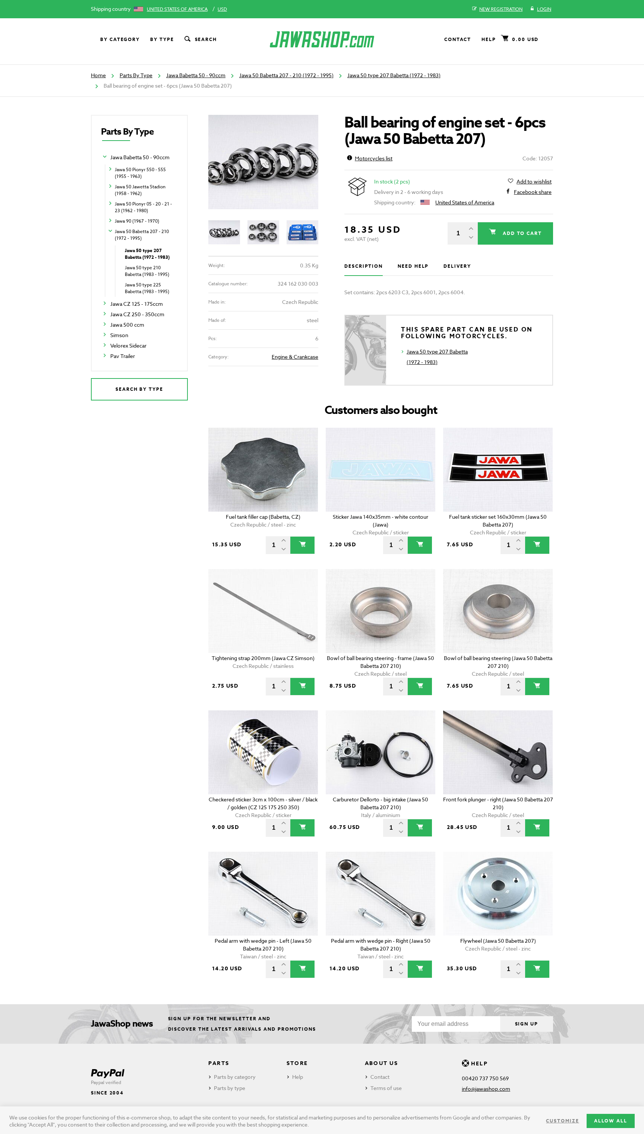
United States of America (177, 9)
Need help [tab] (413, 266)
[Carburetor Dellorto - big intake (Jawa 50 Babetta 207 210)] (381, 752)
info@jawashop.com (486, 1088)
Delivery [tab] (457, 266)
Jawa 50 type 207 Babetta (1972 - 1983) (394, 75)
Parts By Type (136, 75)
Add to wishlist (534, 181)
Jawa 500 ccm (127, 324)
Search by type (139, 389)
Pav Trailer (122, 355)
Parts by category (235, 1076)
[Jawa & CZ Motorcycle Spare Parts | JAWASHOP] (322, 39)
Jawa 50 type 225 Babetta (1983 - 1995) (147, 288)
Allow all (610, 1121)
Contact (457, 39)
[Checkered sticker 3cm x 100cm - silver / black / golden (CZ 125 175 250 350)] (263, 752)
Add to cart (521, 233)
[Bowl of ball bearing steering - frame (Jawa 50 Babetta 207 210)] (381, 611)
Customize (562, 1121)
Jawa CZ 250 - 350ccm (137, 314)
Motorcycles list (373, 158)
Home (98, 75)
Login (544, 9)
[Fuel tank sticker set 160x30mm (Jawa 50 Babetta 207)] (498, 470)
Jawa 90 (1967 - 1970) (137, 221)
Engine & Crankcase (295, 356)
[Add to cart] (302, 545)
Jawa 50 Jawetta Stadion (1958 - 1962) (140, 190)
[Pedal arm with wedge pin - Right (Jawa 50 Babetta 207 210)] (381, 894)
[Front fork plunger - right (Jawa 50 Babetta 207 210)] (498, 752)
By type (162, 39)
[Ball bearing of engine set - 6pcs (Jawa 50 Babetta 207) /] (263, 162)
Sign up (526, 1024)
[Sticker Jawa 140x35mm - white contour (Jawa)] (381, 470)
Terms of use (386, 1087)
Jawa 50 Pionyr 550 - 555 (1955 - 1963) (140, 172)
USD (222, 9)
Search (206, 39)
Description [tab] (363, 266)
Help (489, 39)
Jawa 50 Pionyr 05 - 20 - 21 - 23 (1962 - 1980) (143, 207)
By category (120, 39)
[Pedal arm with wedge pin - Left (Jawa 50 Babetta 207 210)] (263, 894)
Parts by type (229, 1087)
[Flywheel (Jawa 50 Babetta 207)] (498, 894)
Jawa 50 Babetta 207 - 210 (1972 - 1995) (286, 75)
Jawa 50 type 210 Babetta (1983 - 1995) (147, 270)
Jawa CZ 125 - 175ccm (136, 303)
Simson (119, 335)
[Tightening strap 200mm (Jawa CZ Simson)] (263, 611)
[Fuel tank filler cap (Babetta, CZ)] (263, 470)
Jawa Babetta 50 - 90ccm (195, 75)
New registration (501, 9)
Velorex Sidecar (128, 345)
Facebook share (533, 191)
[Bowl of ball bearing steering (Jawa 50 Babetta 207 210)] (498, 611)
